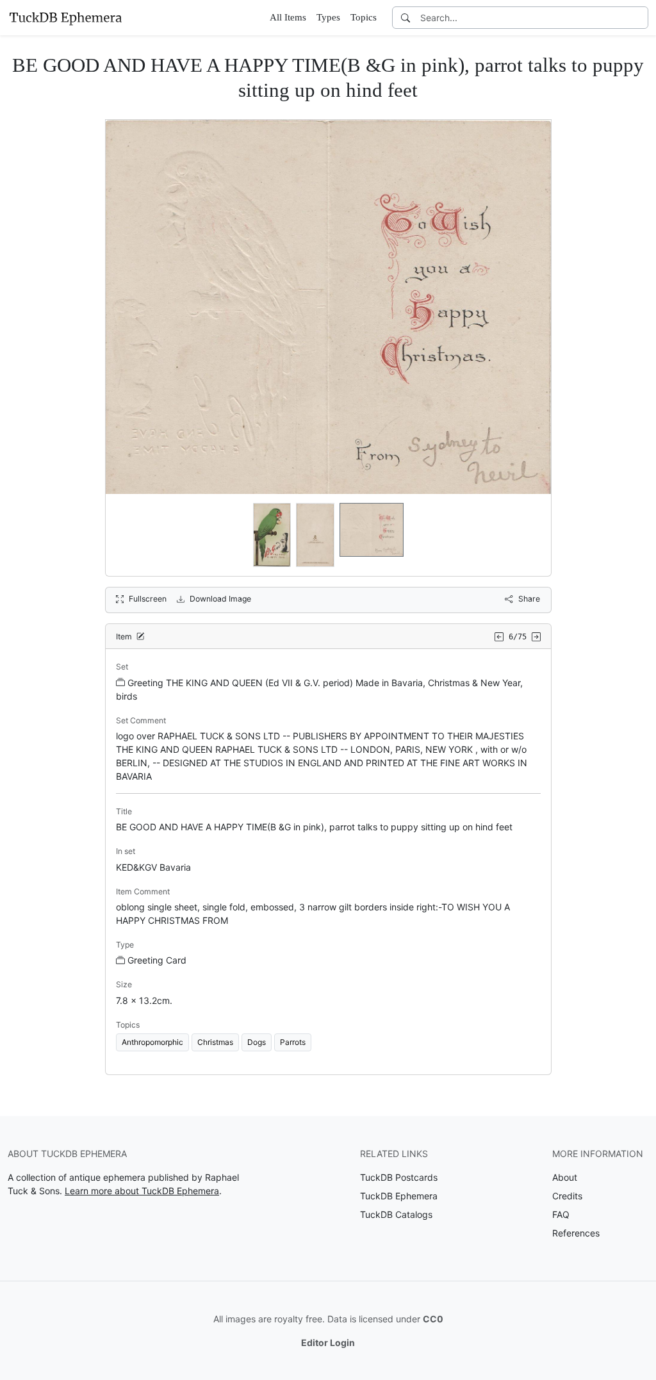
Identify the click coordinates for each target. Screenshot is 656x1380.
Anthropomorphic (152, 1042)
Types (328, 17)
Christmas (215, 1042)
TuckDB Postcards (399, 1177)
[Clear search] (639, 17)
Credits (567, 1195)
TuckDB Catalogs (396, 1214)
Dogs (256, 1042)
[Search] (405, 17)
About (564, 1177)
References (576, 1233)
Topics (363, 17)
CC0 (433, 1318)
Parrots (293, 1042)
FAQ (561, 1214)
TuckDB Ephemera (399, 1195)
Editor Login (328, 1342)
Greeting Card (156, 960)
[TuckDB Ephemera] (65, 17)
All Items (288, 17)
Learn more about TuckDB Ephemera (142, 1190)
